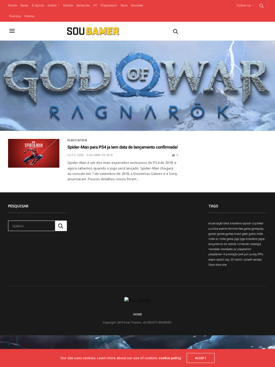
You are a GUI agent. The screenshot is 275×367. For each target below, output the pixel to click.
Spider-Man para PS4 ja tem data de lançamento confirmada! (122, 147)
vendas (257, 259)
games (221, 234)
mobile (232, 244)
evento (223, 229)
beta (226, 223)
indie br (213, 239)
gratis (252, 234)
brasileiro (235, 223)
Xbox (124, 5)
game (247, 229)
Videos (29, 16)
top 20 (229, 259)
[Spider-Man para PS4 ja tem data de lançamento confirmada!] (33, 153)
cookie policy (170, 357)
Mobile (68, 5)
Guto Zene (75, 155)
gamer (212, 234)
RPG (260, 254)
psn (246, 254)
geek (245, 234)
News (24, 5)
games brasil (233, 234)
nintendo (243, 244)
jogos (261, 239)
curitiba (213, 229)
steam (212, 259)
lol (225, 244)
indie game (226, 239)
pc (235, 249)
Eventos (15, 16)
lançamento (215, 244)
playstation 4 (216, 254)
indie (259, 234)
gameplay (257, 229)
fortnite (233, 229)
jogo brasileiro (249, 239)
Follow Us (244, 5)
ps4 (240, 254)
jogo (236, 239)
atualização (215, 223)
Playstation (109, 5)
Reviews (137, 5)
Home (12, 5)
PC (95, 5)
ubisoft (247, 259)
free (240, 229)
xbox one (221, 265)
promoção (232, 254)
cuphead (257, 223)
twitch (238, 259)
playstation (244, 249)
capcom (246, 223)
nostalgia (255, 244)
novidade (214, 249)
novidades (226, 249)
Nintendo (83, 5)
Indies (52, 5)
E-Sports (38, 5)
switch (220, 259)
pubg (253, 254)
